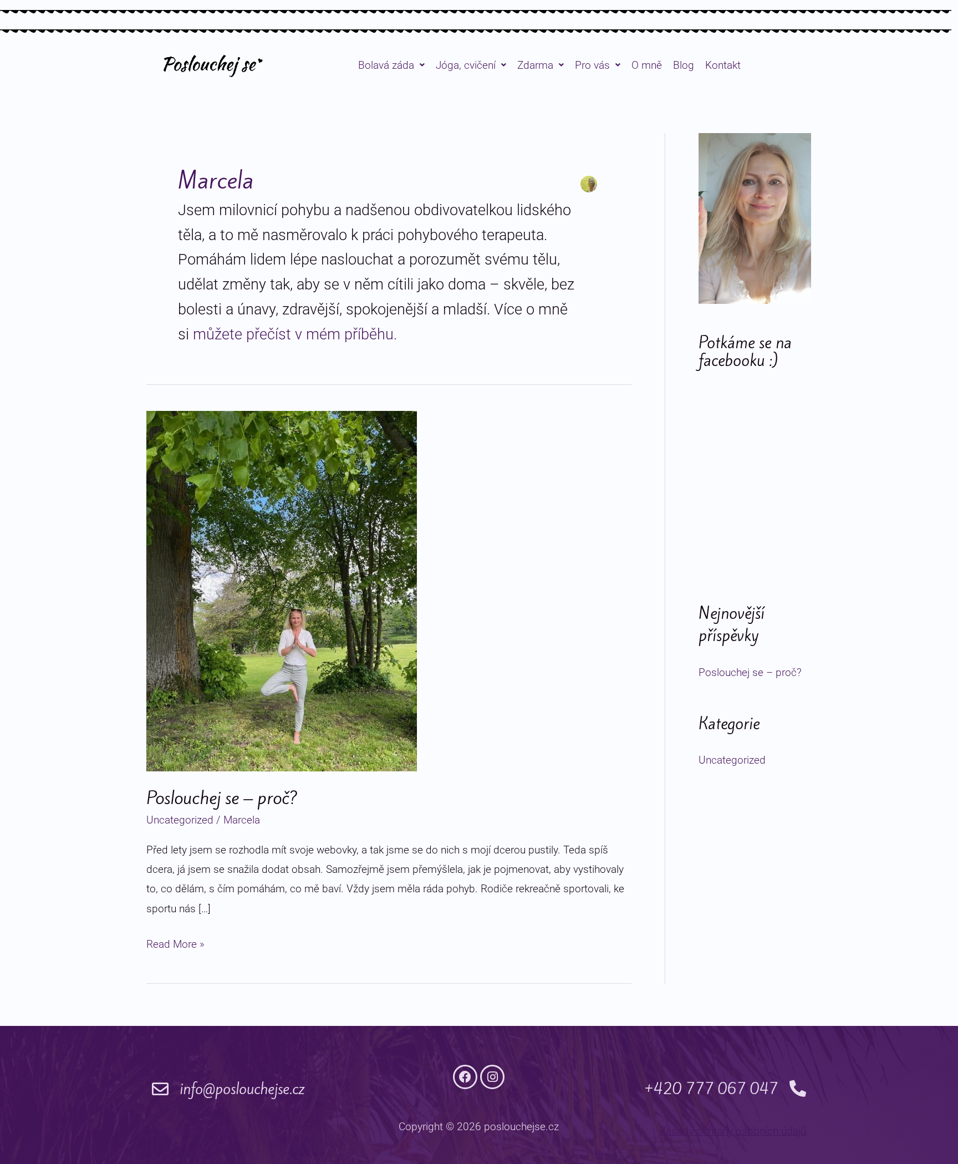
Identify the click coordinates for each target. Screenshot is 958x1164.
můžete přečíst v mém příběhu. (295, 334)
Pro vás (592, 65)
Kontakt (723, 65)
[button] (391, 65)
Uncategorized (179, 820)
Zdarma (535, 65)
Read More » (175, 942)
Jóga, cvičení (466, 65)
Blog (683, 65)
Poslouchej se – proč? (222, 798)
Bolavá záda (386, 65)
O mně (646, 65)
